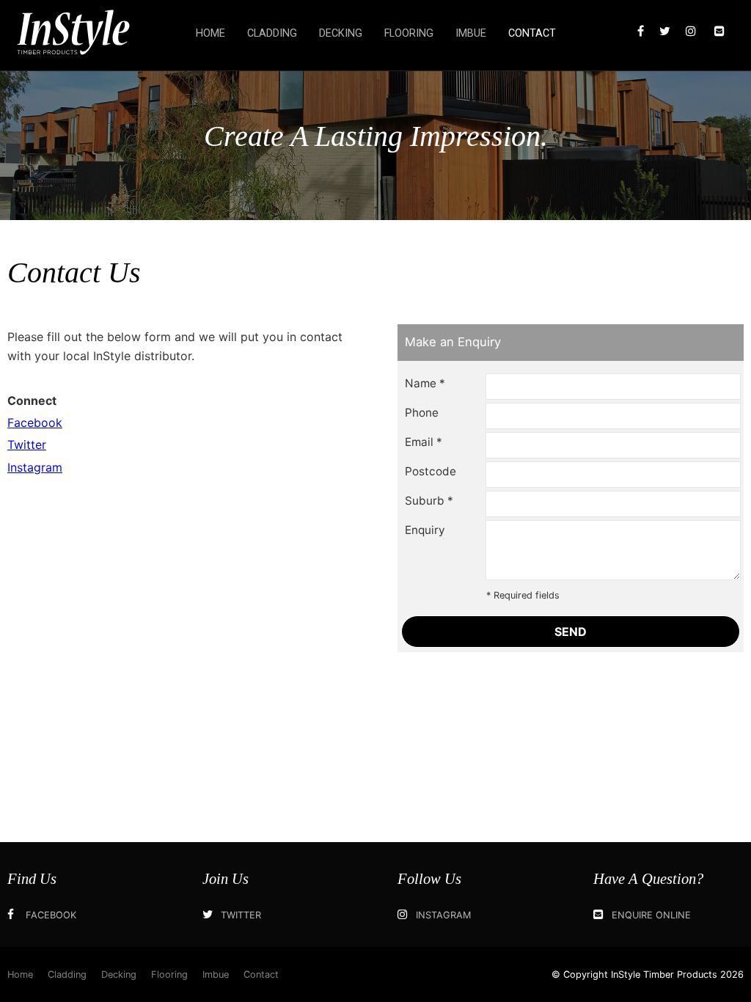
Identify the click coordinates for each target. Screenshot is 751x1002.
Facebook (34, 422)
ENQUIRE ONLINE (651, 915)
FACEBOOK (51, 915)
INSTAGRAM (443, 915)
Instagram (34, 467)
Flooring (408, 33)
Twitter (26, 444)
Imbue (470, 33)
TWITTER (241, 915)
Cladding (272, 33)
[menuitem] (20, 975)
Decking (340, 33)
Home (210, 33)
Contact (532, 33)
